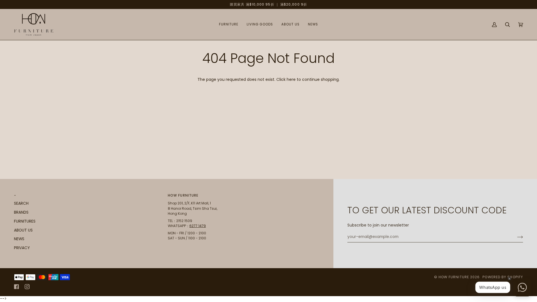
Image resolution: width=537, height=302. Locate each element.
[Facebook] (16, 286)
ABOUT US (23, 230)
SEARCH (21, 203)
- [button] (15, 195)
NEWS (19, 239)
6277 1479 (197, 225)
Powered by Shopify (502, 277)
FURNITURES (25, 221)
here (291, 79)
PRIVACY (22, 248)
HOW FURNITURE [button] (183, 195)
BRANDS (21, 212)
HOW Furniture (454, 277)
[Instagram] (27, 286)
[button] (228, 24)
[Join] (515, 236)
